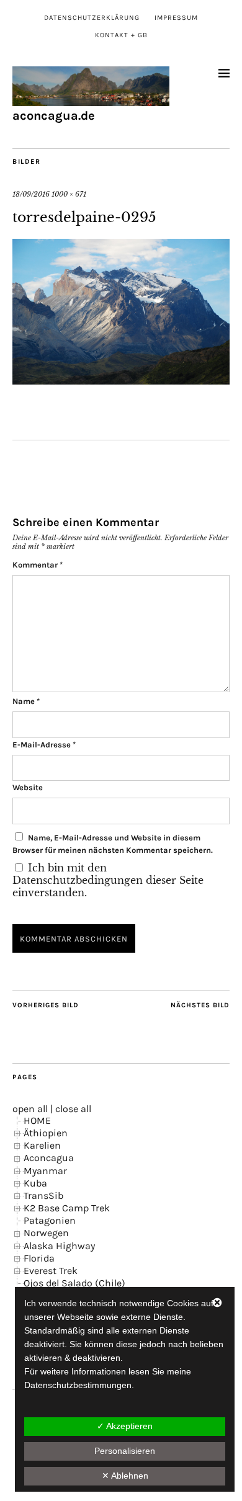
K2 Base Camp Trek (67, 1208)
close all (73, 1109)
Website (27, 787)
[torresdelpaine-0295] (121, 381)
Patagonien (50, 1220)
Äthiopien (46, 1133)
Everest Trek (51, 1270)
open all (30, 1109)
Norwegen (46, 1233)
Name (26, 701)
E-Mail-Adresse (44, 744)
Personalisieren (124, 1451)
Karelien (42, 1145)
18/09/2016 (31, 194)
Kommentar (37, 564)
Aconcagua (49, 1158)
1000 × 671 (69, 194)
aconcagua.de (53, 116)
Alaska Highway (59, 1246)
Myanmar (45, 1171)
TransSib (43, 1195)
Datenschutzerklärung (92, 18)
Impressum (176, 18)
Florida (39, 1258)
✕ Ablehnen (125, 1476)
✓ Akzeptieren (125, 1426)
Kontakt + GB (121, 35)
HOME (37, 1120)
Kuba (35, 1183)
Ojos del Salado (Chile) (74, 1283)
